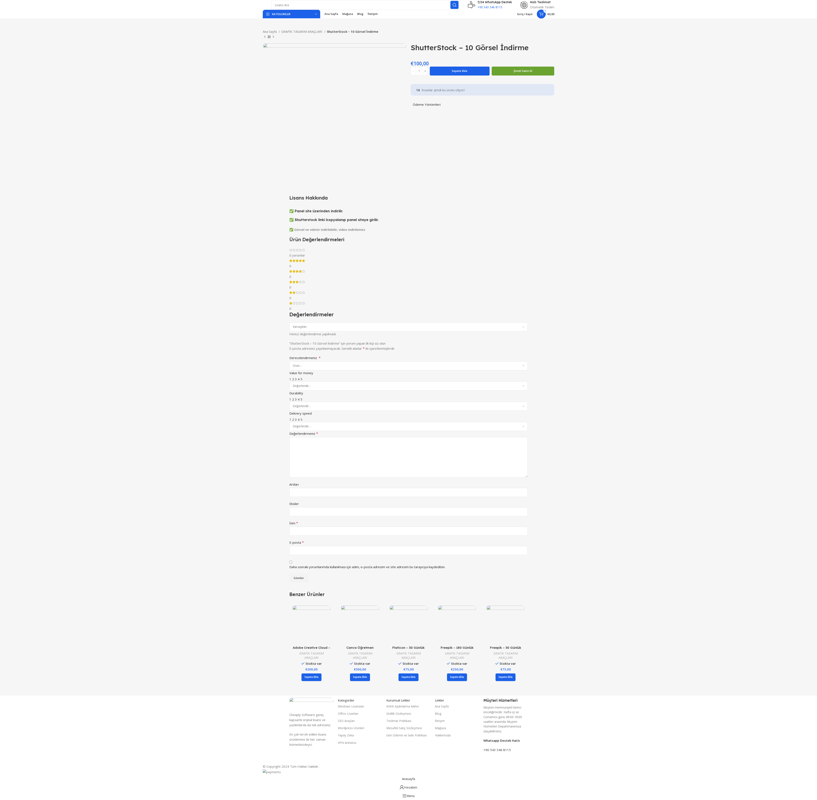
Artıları (294, 484)
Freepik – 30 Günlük (505, 648)
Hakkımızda (443, 735)
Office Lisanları (348, 714)
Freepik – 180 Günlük (457, 648)
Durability (296, 393)
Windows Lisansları (351, 706)
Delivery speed (300, 413)
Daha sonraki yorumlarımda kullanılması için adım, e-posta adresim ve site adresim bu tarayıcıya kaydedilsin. (367, 567)
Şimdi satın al (523, 71)
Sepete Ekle (459, 71)
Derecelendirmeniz (305, 357)
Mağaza (440, 728)
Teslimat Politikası (398, 721)
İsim (293, 523)
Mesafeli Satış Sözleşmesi (404, 728)
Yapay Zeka (346, 735)
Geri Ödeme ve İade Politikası (406, 735)
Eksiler (294, 504)
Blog (438, 714)
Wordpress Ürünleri (351, 728)
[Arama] (454, 5)
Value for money (301, 373)
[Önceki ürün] (265, 37)
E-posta (296, 542)
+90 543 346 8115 (497, 750)
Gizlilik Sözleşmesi (398, 714)
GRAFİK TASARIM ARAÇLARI (302, 31)
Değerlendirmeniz (303, 433)
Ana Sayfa (270, 31)
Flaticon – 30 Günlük (408, 648)
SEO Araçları (346, 721)
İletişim (440, 721)
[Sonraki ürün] (273, 37)
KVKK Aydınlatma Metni (402, 706)
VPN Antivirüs (347, 743)
